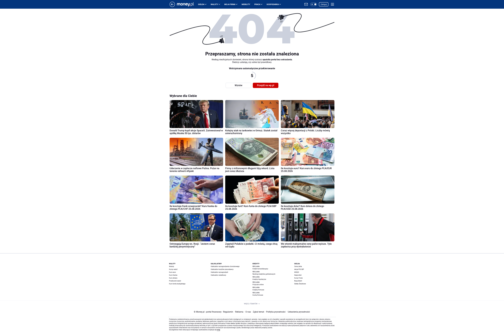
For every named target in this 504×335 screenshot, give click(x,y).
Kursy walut (173, 269)
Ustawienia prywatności (298, 312)
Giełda (201, 4)
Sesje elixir (298, 275)
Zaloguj (324, 4)
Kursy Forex (298, 278)
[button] (313, 4)
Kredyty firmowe (258, 290)
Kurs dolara (173, 278)
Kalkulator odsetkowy (218, 275)
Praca (257, 4)
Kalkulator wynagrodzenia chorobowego (225, 266)
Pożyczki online (258, 284)
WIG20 (296, 272)
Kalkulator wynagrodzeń (219, 272)
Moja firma (229, 4)
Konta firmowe (258, 295)
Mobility (246, 4)
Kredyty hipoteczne (259, 279)
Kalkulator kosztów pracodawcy (222, 269)
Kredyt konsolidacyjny (260, 269)
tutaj (218, 330)
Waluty (214, 4)
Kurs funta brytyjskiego (177, 284)
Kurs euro (172, 272)
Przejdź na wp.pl (265, 85)
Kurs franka (173, 275)
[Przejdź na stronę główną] (172, 6)
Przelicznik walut (175, 281)
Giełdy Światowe (300, 284)
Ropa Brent (298, 281)
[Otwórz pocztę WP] (306, 4)
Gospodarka (273, 4)
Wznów (238, 85)
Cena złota (298, 266)
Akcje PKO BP (299, 269)
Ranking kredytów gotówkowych (264, 274)
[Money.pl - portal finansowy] (187, 4)
